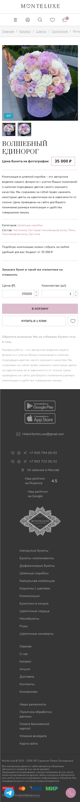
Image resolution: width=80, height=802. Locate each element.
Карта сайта (28, 743)
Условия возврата (33, 736)
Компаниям (28, 691)
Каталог (25, 661)
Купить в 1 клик (34, 321)
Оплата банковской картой (34, 726)
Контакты (26, 684)
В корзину (40, 309)
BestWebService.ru (29, 795)
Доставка (26, 676)
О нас (23, 654)
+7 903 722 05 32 (43, 461)
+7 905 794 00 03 (43, 453)
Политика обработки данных (35, 714)
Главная (25, 646)
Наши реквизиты (32, 704)
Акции (24, 669)
